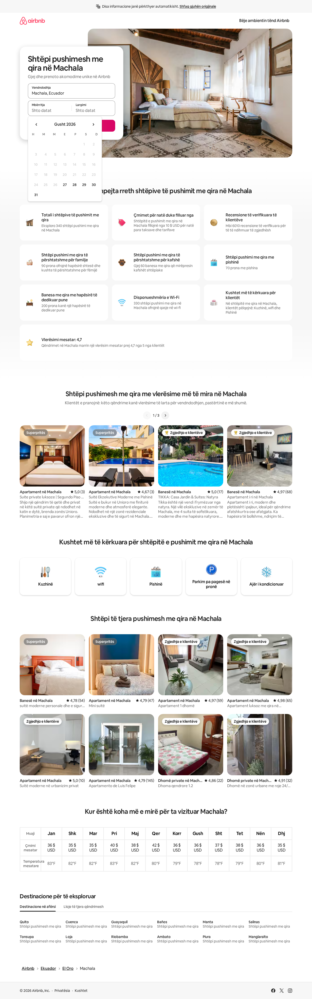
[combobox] (71, 93)
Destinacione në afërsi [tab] (38, 906)
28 (74, 185)
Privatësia (62, 990)
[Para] (165, 415)
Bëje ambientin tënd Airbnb (264, 20)
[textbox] (50, 110)
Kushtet (81, 990)
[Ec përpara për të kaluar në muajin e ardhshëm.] (93, 124)
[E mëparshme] (147, 415)
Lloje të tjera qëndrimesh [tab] (84, 906)
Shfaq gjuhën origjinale (198, 6)
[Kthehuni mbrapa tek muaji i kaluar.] (36, 124)
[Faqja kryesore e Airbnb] (32, 20)
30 (94, 185)
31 (36, 195)
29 (84, 185)
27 (65, 185)
